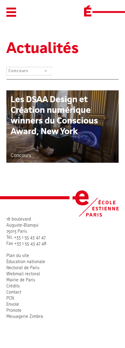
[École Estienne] (87, 10)
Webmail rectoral (23, 274)
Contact (13, 292)
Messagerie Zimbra (24, 317)
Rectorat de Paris (22, 268)
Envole (12, 305)
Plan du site (17, 256)
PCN (10, 299)
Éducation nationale (25, 262)
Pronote (14, 311)
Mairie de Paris (20, 280)
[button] (11, 12)
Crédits (13, 286)
